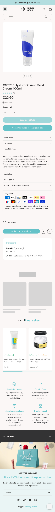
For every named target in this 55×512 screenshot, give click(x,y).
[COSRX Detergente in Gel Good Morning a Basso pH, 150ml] (14, 340)
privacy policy (31, 506)
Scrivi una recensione (21, 231)
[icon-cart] (49, 9)
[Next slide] (30, 76)
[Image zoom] (27, 47)
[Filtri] (43, 231)
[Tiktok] (24, 500)
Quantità (7, 107)
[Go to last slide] (25, 76)
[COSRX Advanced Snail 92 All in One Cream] (40, 340)
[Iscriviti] (48, 492)
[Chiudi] (51, 445)
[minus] (5, 113)
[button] (27, 120)
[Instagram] (19, 500)
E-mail (8, 492)
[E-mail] (35, 500)
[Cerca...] (46, 17)
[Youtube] (30, 500)
